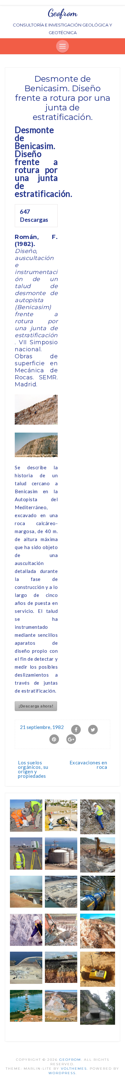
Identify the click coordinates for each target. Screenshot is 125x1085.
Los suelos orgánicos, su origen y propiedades (33, 769)
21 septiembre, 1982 (42, 727)
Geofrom (62, 13)
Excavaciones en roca (88, 765)
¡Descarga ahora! (36, 706)
